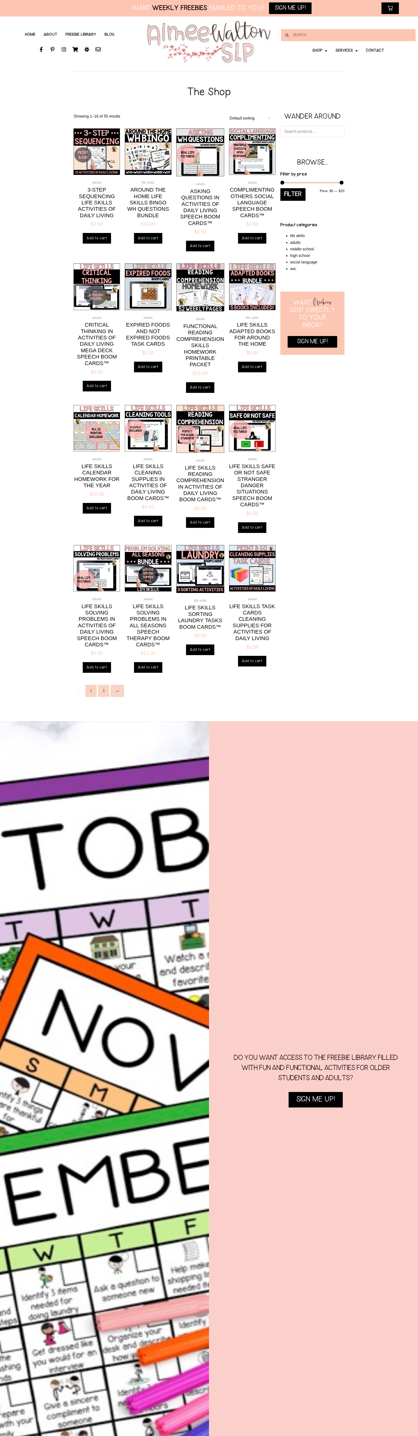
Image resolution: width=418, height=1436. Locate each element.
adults (295, 242)
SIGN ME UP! (315, 1099)
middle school (302, 249)
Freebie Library (81, 35)
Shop (317, 50)
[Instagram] (64, 49)
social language (303, 262)
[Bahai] (87, 49)
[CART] (390, 8)
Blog (109, 35)
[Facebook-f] (41, 49)
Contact (375, 50)
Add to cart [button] (97, 238)
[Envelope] (98, 49)
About (50, 35)
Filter (293, 194)
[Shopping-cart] (75, 49)
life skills (297, 236)
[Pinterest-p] (52, 49)
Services (344, 50)
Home (30, 35)
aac (293, 269)
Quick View (96, 168)
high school (300, 256)
